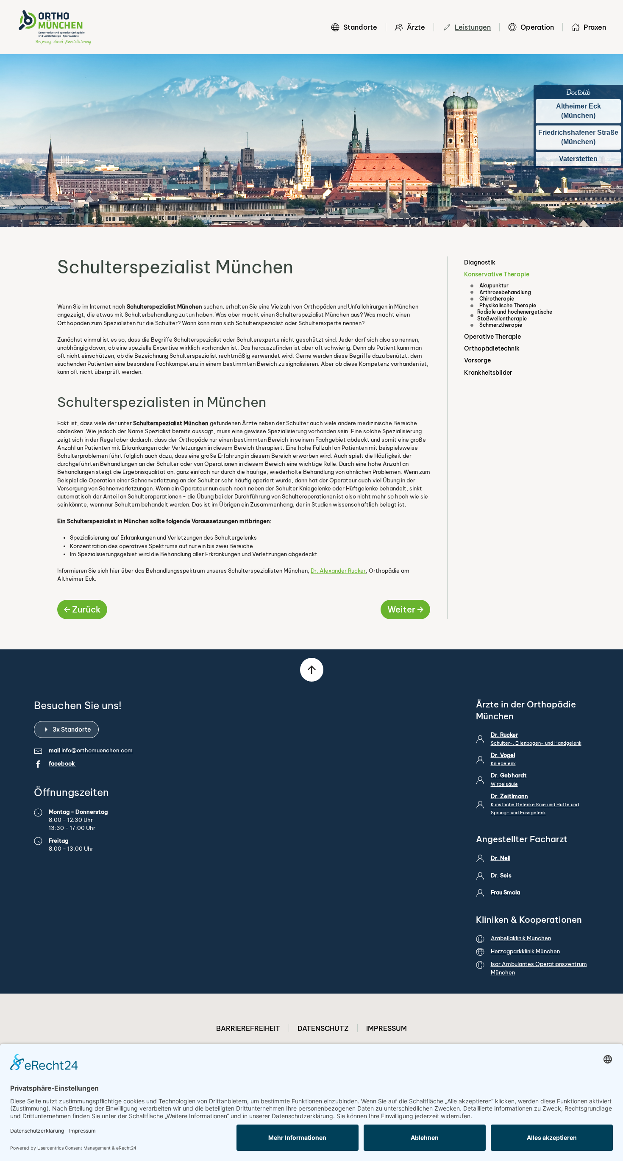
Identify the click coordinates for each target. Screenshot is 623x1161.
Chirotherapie (496, 298)
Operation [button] (537, 27)
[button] (311, 670)
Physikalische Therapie (507, 305)
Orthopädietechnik (492, 348)
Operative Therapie (492, 336)
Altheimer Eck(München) (578, 111)
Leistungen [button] (473, 27)
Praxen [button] (595, 27)
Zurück (86, 609)
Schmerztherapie (500, 325)
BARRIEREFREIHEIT (248, 1028)
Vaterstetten (578, 158)
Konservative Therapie (496, 274)
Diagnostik (479, 262)
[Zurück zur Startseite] (54, 27)
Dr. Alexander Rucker (338, 570)
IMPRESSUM (386, 1028)
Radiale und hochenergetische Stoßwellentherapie (514, 315)
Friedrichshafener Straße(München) (578, 137)
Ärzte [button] (416, 27)
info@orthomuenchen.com (97, 750)
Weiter (401, 609)
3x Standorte (72, 729)
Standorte (360, 27)
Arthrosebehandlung (505, 292)
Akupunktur (494, 285)
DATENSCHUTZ (323, 1028)
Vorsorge (477, 360)
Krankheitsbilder (488, 372)
